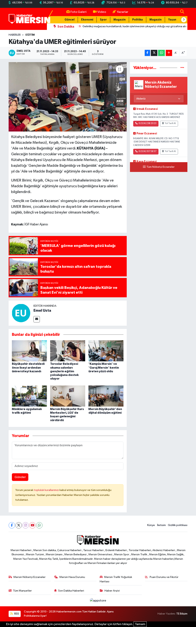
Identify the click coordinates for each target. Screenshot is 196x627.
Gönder (20, 477)
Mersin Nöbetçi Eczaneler (29, 577)
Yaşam (172, 19)
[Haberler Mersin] (30, 18)
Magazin (120, 19)
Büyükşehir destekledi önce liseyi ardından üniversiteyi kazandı (28, 367)
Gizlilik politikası (177, 525)
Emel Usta (42, 310)
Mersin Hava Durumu (72, 577)
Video (101, 12)
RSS (16, 613)
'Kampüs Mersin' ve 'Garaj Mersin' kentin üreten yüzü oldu (103, 367)
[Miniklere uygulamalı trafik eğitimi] (29, 396)
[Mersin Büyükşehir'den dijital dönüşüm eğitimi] (105, 396)
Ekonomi (87, 19)
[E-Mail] (36, 319)
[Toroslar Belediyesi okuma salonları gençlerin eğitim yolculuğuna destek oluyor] (67, 350)
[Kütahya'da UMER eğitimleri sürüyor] (68, 96)
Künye (151, 525)
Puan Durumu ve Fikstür (164, 577)
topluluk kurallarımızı (47, 490)
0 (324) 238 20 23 (147, 123)
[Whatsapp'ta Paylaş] (161, 53)
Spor (103, 19)
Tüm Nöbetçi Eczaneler (160, 167)
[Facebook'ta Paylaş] (147, 53)
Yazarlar (122, 12)
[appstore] (98, 600)
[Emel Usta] (21, 313)
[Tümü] (182, 67)
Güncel (69, 19)
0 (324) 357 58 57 (147, 151)
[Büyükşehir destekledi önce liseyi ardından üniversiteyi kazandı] (29, 350)
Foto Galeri (78, 12)
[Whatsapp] (39, 525)
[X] (19, 525)
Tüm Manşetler (22, 590)
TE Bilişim (181, 613)
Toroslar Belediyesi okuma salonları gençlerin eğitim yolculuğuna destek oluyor (64, 371)
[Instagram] (25, 525)
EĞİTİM (30, 35)
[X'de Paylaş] (154, 53)
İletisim (161, 525)
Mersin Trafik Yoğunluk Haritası (116, 579)
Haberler (15, 35)
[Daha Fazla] (169, 53)
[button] (183, 19)
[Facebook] (12, 525)
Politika (137, 19)
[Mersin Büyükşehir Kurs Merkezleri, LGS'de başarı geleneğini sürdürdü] (67, 396)
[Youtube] (32, 525)
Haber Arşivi (112, 590)
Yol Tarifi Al (170, 123)
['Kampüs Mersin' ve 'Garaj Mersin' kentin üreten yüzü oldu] (105, 350)
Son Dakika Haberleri (71, 590)
